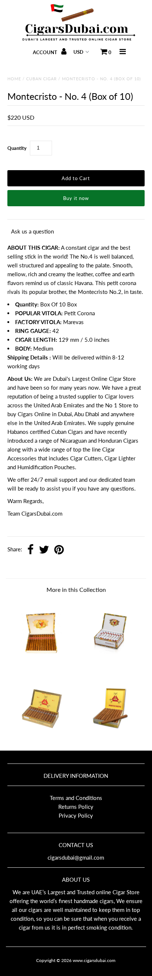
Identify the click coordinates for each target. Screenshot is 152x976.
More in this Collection (76, 589)
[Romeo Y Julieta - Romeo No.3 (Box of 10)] (110, 663)
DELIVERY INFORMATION (76, 775)
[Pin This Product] (59, 550)
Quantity (17, 148)
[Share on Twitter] (44, 550)
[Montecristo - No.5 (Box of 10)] (42, 738)
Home (14, 78)
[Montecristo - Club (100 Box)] (110, 738)
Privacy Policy (76, 815)
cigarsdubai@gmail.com (76, 857)
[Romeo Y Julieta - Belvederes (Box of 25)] (42, 663)
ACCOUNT (45, 52)
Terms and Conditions (76, 797)
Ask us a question (32, 231)
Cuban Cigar (41, 78)
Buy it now (76, 198)
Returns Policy (75, 806)
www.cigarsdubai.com (94, 960)
